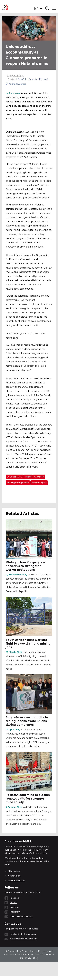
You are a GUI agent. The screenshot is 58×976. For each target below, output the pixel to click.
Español (22, 79)
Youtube (14, 907)
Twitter (13, 902)
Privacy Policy (31, 958)
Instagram (15, 912)
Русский (43, 79)
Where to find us (16, 880)
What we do (14, 876)
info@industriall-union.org (23, 934)
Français (33, 79)
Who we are (14, 871)
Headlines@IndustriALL (21, 916)
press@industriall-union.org (23, 938)
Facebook (15, 898)
